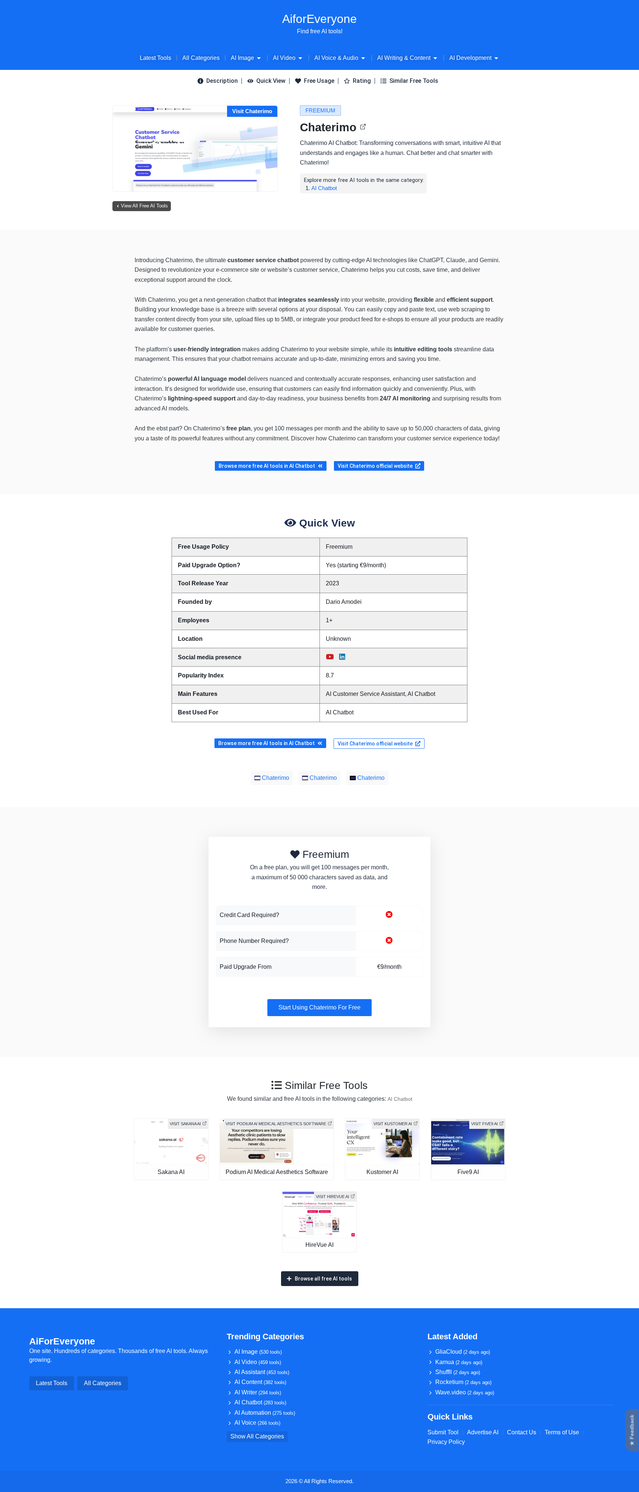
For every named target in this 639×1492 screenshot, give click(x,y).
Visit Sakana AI (185, 1123)
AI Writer (257, 1392)
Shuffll (457, 1372)
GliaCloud (462, 1352)
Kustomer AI (382, 1172)
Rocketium (463, 1382)
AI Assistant (261, 1372)
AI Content (260, 1382)
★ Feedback (632, 1430)
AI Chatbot (324, 188)
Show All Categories (257, 1436)
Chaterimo (328, 127)
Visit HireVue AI (332, 1196)
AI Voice (257, 1423)
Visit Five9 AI (484, 1123)
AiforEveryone (319, 19)
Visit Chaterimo (252, 111)
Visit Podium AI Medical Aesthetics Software (276, 1123)
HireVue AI (319, 1245)
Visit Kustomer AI (392, 1123)
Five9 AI (468, 1172)
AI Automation (264, 1413)
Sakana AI (171, 1172)
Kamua (458, 1362)
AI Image (258, 1352)
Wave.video (464, 1392)
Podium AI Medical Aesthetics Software (277, 1172)
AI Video (257, 1362)
